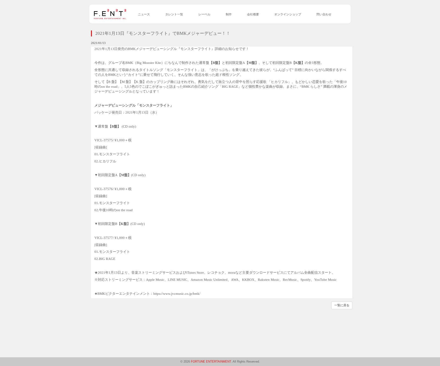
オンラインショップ (287, 14)
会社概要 (253, 14)
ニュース (144, 14)
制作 (229, 14)
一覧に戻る (341, 305)
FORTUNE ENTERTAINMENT (211, 361)
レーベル (204, 14)
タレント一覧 (174, 14)
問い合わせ (323, 14)
